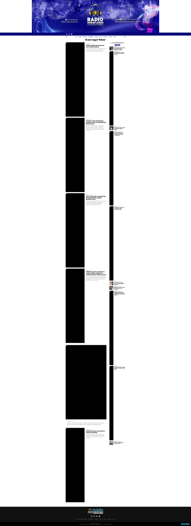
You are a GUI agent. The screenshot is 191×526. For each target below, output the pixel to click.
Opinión (114, 36)
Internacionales (90, 36)
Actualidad (105, 36)
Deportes (100, 36)
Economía (96, 36)
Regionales (85, 36)
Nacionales (80, 36)
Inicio (76, 36)
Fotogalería (110, 36)
